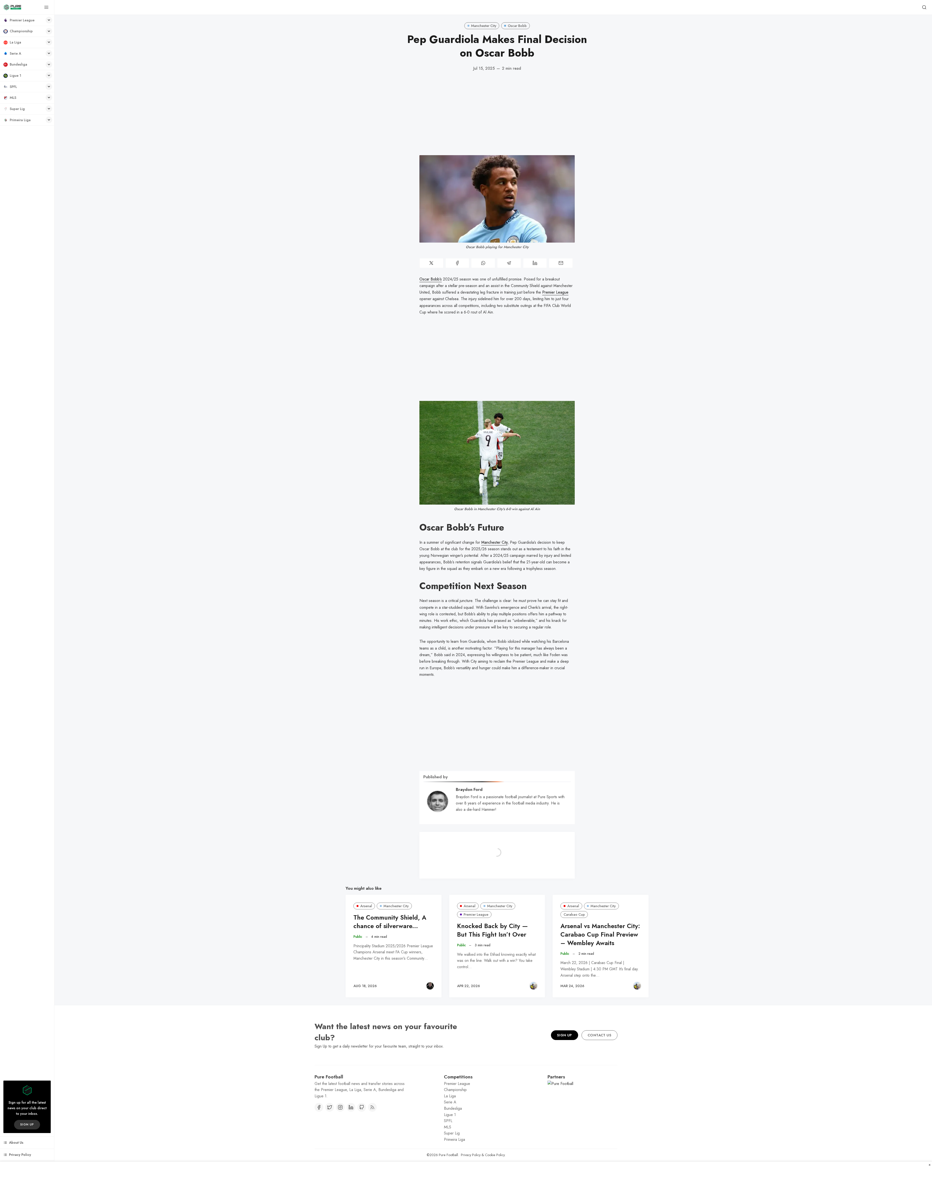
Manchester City (483, 25)
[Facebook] (319, 1107)
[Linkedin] (351, 1107)
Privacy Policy (471, 1154)
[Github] (361, 1107)
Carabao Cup (574, 914)
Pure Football (448, 1154)
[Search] (924, 7)
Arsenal (366, 906)
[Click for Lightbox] (497, 453)
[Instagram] (340, 1107)
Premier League (555, 292)
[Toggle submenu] (49, 20)
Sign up (27, 1124)
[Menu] (46, 7)
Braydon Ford (469, 789)
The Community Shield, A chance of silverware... (389, 922)
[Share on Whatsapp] (483, 263)
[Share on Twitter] (431, 263)
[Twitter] (329, 1107)
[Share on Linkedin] (535, 263)
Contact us (599, 1035)
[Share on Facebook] (457, 263)
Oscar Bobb (517, 25)
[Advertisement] (497, 113)
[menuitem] (27, 20)
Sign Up (564, 1035)
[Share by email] (561, 263)
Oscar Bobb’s (430, 279)
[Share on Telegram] (509, 263)
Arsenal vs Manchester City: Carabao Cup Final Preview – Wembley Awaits (600, 935)
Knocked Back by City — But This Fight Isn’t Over (492, 930)
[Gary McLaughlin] (430, 986)
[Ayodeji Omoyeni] (533, 986)
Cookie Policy (495, 1154)
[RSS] (372, 1107)
